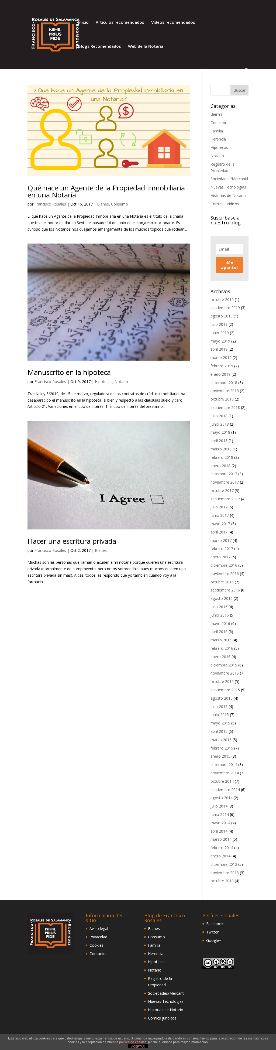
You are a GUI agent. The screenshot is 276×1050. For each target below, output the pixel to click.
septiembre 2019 (225, 307)
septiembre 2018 (225, 407)
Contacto (97, 953)
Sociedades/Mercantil (229, 178)
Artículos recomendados (120, 22)
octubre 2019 (222, 299)
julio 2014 (219, 806)
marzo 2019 (221, 357)
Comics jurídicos (225, 203)
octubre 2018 (222, 399)
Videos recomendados (173, 22)
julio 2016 (219, 606)
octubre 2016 (222, 581)
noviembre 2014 (225, 772)
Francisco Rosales (50, 204)
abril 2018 (219, 440)
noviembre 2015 (225, 673)
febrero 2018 (222, 457)
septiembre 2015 (225, 689)
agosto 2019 (222, 316)
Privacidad (98, 936)
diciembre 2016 (224, 565)
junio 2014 (220, 814)
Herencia (218, 139)
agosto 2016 (222, 598)
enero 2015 (220, 756)
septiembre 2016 (225, 590)
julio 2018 (219, 415)
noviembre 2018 (225, 390)
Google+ (213, 940)
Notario (121, 381)
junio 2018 (220, 424)
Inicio (83, 22)
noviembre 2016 (225, 573)
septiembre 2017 (225, 498)
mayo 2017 (220, 523)
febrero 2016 (222, 648)
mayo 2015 (220, 723)
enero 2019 (220, 374)
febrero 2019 (222, 365)
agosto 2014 (222, 797)
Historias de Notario (228, 195)
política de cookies (132, 1042)
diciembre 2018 (224, 382)
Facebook (214, 923)
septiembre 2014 (225, 789)
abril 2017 (219, 532)
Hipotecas (103, 381)
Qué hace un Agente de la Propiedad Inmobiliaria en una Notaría (106, 191)
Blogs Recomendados (99, 46)
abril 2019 (219, 349)
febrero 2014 (222, 847)
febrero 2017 (222, 548)
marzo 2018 (221, 449)
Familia (217, 131)
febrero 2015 (222, 748)
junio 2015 (220, 714)
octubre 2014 (222, 781)
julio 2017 (219, 506)
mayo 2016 (220, 623)
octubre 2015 (222, 681)
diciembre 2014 (224, 764)
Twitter (212, 932)
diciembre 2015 (224, 665)
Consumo (119, 204)
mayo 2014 (220, 822)
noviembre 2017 (225, 482)
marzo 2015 (221, 739)
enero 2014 (220, 856)
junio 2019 (220, 332)
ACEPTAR (138, 1046)
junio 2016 (220, 615)
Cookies (96, 945)
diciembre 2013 (224, 864)
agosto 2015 (222, 698)
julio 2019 (219, 324)
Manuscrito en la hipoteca (69, 372)
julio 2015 (219, 706)
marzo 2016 (221, 639)
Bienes (103, 204)
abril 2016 (219, 631)
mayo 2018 (220, 432)
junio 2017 (220, 515)
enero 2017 (220, 556)
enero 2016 (220, 656)
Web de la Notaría (145, 46)
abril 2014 (219, 831)
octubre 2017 (222, 490)
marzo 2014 (221, 839)
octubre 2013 (222, 880)
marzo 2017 (221, 540)
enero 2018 (220, 465)
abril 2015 (219, 731)
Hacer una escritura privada (71, 541)
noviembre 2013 (225, 872)
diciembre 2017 (224, 473)
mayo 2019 (220, 341)
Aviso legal (98, 928)
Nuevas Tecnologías (228, 187)
